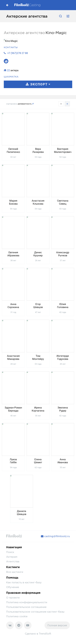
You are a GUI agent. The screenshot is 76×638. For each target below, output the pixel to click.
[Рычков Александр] (62, 232)
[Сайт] (6, 61)
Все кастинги (14, 572)
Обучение (12, 587)
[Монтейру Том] (38, 335)
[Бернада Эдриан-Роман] (13, 387)
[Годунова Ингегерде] (62, 335)
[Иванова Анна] (62, 439)
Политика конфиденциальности (26, 602)
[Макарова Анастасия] (13, 335)
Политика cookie (16, 616)
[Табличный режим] (61, 103)
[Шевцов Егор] (38, 284)
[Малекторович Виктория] (62, 128)
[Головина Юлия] (62, 284)
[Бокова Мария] (13, 180)
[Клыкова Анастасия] (38, 180)
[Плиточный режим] (67, 103)
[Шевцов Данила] (21, 490)
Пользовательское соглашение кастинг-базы (35, 611)
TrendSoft (45, 633)
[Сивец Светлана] (62, 180)
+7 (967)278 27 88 (17, 53)
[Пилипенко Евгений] (13, 128)
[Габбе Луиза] (13, 439)
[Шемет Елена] (38, 439)
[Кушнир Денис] (38, 232)
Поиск (10, 552)
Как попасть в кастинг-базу (24, 582)
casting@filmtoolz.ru (56, 536)
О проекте (13, 597)
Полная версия (57, 625)
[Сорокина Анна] (13, 284)
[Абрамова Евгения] (13, 232)
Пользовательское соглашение (26, 607)
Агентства (12, 561)
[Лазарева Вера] (38, 128)
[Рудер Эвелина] (62, 387)
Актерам (11, 556)
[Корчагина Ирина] (38, 387)
